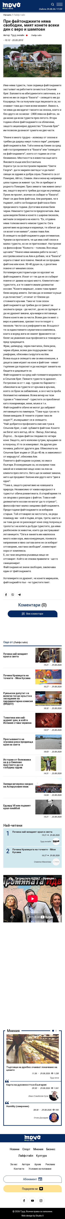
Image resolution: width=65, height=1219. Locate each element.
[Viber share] (12, 594)
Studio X (40, 1215)
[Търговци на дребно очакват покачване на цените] (32, 1049)
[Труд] (32, 1138)
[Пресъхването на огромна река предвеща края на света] (48, 742)
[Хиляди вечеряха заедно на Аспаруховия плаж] (48, 785)
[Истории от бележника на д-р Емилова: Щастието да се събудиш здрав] (48, 763)
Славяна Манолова (42, 862)
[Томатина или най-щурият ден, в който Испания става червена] (48, 720)
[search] (52, 4)
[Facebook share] (6, 594)
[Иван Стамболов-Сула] (54, 1096)
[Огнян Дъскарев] (54, 1117)
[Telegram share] (19, 594)
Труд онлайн (17, 35)
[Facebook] (24, 1200)
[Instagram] (41, 1200)
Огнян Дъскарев (41, 1118)
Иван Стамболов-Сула (38, 1096)
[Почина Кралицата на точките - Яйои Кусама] (48, 677)
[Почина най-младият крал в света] (48, 655)
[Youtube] (32, 1200)
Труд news (54, 1078)
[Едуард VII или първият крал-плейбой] (48, 807)
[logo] (11, 6)
